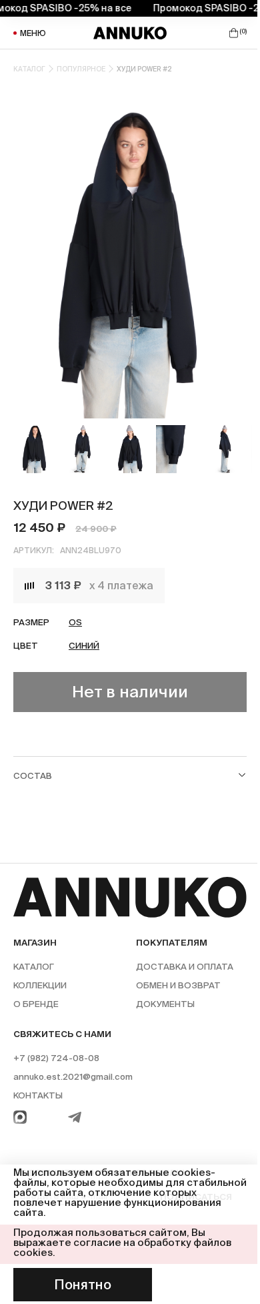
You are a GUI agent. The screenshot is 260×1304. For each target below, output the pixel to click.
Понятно (82, 1284)
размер (31, 622)
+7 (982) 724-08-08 (56, 1058)
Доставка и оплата (184, 966)
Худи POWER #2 (144, 69)
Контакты (38, 1095)
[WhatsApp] (20, 1117)
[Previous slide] (21, 256)
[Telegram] (74, 1117)
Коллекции (40, 985)
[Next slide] (239, 256)
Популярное (81, 69)
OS (75, 622)
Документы (165, 1004)
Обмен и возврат (178, 985)
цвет (25, 645)
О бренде (36, 1004)
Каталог (29, 69)
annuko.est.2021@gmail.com (73, 1076)
